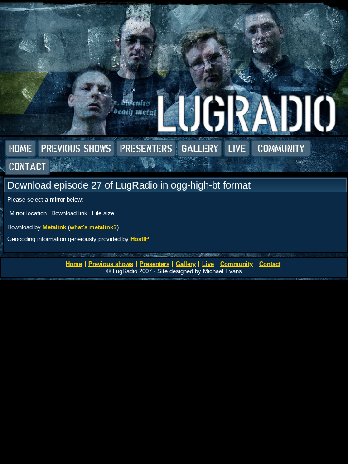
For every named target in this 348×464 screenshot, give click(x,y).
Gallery (200, 149)
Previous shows (76, 149)
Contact (27, 167)
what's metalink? (93, 227)
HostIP (139, 239)
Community (281, 149)
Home (21, 149)
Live (236, 149)
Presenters (146, 149)
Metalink (54, 227)
